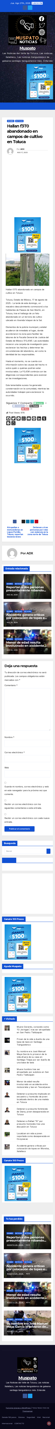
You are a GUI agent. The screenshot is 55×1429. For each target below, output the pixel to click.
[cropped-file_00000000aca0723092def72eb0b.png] (27, 234)
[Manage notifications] (49, 1423)
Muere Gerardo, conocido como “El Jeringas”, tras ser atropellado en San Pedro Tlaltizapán (33, 1030)
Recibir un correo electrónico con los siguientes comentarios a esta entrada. (23, 806)
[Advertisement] (27, 189)
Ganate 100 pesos (9, 1417)
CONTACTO (19, 1423)
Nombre (9, 737)
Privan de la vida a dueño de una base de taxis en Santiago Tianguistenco (33, 1042)
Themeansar (27, 1411)
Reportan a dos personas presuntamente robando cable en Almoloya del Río (25, 590)
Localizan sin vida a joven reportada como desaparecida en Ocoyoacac (33, 1136)
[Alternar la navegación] (51, 106)
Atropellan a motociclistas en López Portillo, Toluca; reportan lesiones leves (15, 532)
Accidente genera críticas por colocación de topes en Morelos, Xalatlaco (26, 618)
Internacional (7, 1423)
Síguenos (9, 860)
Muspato (27, 48)
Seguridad (31, 1417)
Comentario (11, 685)
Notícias (27, 584)
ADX (22, 149)
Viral (39, 1417)
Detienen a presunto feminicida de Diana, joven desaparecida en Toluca (33, 1112)
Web (6, 767)
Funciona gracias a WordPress (18, 1408)
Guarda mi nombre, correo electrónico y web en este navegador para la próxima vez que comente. (26, 790)
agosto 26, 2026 (15, 1245)
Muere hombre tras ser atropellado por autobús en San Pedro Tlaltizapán (33, 1072)
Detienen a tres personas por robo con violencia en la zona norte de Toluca (38, 531)
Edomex (11, 121)
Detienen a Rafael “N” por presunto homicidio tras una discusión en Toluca (31, 1124)
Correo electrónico (14, 752)
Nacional (46, 1417)
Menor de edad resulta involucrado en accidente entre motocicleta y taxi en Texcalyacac (33, 1084)
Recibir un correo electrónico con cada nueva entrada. (26, 820)
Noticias (19, 121)
